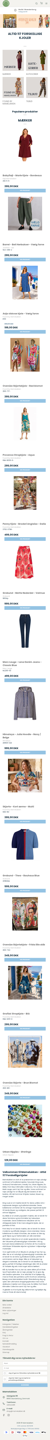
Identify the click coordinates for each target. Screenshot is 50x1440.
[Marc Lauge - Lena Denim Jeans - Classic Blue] (25, 636)
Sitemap (6, 1352)
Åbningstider (8, 1330)
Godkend (25, 1385)
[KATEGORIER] (37, 60)
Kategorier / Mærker (11, 1324)
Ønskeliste (7, 1308)
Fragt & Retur (8, 1335)
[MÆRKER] (13, 60)
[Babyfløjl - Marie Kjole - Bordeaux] (25, 150)
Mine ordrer (7, 1305)
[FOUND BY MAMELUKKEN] (13, 87)
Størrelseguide (8, 1349)
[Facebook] (4, 1416)
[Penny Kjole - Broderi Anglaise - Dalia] (25, 498)
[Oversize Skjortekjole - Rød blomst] (25, 360)
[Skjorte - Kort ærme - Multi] (25, 781)
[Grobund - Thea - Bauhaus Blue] (25, 850)
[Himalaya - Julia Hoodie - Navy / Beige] (25, 708)
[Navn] (25, 1363)
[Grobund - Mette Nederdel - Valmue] (25, 567)
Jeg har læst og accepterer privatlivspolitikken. (19, 1379)
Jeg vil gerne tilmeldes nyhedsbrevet (23, 1373)
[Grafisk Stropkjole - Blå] (25, 988)
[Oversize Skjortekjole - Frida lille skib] (25, 919)
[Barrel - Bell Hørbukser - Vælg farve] (25, 219)
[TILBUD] (37, 87)
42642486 (11, 1405)
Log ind (5, 1313)
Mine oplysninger (9, 1310)
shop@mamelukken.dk (16, 1411)
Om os (5, 1338)
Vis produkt (25, 190)
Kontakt (6, 1341)
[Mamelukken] (6, 3)
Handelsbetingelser (10, 1327)
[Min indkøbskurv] (41, 3)
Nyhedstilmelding (10, 1344)
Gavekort (6, 1347)
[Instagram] (8, 1416)
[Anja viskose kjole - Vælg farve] (25, 288)
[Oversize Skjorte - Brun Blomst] (25, 1057)
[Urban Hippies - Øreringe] (25, 1126)
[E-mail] (25, 1368)
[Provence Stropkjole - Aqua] (25, 429)
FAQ (4, 1332)
